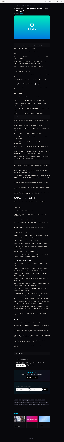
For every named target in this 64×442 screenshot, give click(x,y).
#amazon (16, 400)
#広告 (34, 404)
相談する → (30, 365)
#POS (36, 400)
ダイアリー (19, 5)
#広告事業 (38, 404)
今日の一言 (21, 13)
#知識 (47, 404)
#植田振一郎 (43, 404)
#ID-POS (32, 400)
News (54, 1)
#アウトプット (17, 402)
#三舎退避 (45, 402)
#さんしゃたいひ (28, 402)
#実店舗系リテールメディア (24, 404)
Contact (61, 1)
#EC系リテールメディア (25, 400)
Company (50, 1)
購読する (45, 389)
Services (46, 1)
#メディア (40, 402)
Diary (57, 1)
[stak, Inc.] (4, 1)
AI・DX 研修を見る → (21, 365)
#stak (39, 400)
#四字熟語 (16, 404)
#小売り (30, 404)
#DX (19, 400)
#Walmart (43, 400)
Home (15, 5)
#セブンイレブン (35, 402)
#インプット (22, 402)
